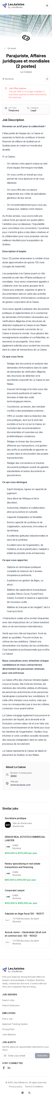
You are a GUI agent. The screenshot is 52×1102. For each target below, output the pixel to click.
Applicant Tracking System (15, 1024)
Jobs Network (9, 1034)
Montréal (9, 79)
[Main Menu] (47, 5)
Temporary (13, 110)
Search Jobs (8, 1000)
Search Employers (11, 1005)
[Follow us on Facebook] (3, 1067)
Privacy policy (15, 1086)
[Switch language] (22, 1092)
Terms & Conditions (34, 1086)
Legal (33, 110)
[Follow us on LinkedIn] (9, 1067)
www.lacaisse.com (20, 784)
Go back (12, 48)
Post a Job (7, 1019)
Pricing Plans (8, 1029)
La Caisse (26, 71)
